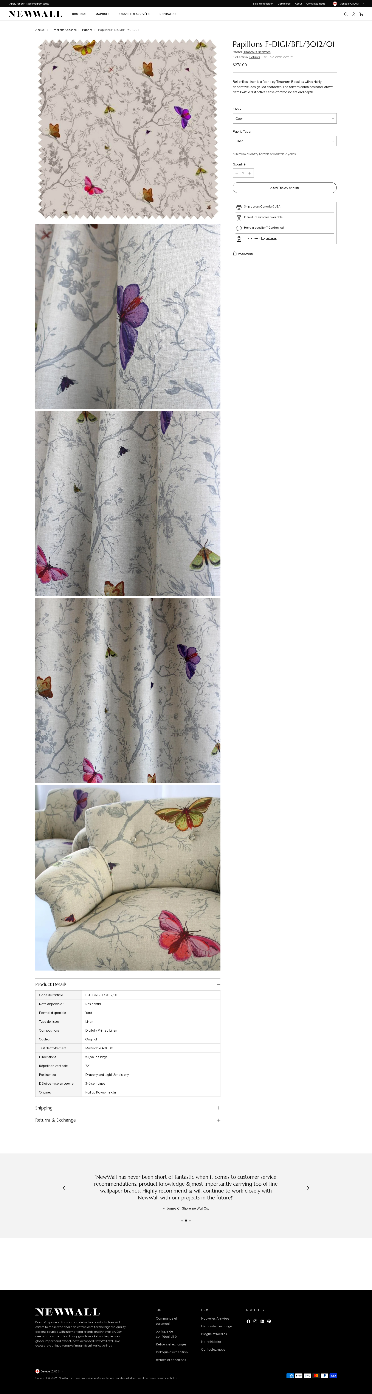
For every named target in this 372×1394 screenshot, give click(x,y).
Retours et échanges (171, 1344)
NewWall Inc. (66, 1378)
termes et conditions (171, 1360)
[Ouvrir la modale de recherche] (345, 14)
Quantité (239, 164)
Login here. (269, 238)
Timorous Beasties (63, 30)
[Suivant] (307, 1188)
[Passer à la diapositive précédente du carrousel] (323, 1265)
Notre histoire (211, 1341)
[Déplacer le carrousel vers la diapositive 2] (186, 1220)
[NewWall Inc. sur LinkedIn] (262, 1322)
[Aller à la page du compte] (353, 14)
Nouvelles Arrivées (215, 1318)
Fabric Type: (242, 131)
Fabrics (87, 30)
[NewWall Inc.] (35, 14)
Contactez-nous (213, 1349)
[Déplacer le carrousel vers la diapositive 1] (182, 1220)
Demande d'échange (216, 1326)
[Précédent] (64, 1188)
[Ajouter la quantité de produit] (250, 173)
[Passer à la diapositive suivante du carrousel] (333, 1265)
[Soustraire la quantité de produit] (237, 173)
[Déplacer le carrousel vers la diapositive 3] (190, 1220)
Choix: (237, 109)
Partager (245, 253)
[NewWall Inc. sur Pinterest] (269, 1322)
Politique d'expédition (172, 1352)
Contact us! (276, 228)
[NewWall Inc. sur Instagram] (255, 1322)
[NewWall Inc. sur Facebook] (248, 1322)
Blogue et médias (214, 1334)
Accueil (40, 30)
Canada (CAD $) (349, 3)
